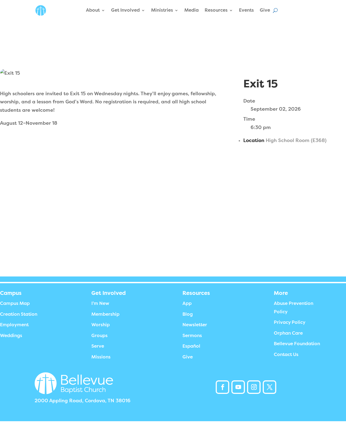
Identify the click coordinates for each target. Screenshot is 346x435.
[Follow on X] (269, 387)
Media (191, 10)
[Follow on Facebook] (222, 387)
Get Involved (125, 10)
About (93, 10)
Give (265, 10)
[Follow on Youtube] (238, 387)
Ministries (162, 10)
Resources (216, 10)
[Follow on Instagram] (254, 387)
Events (246, 10)
